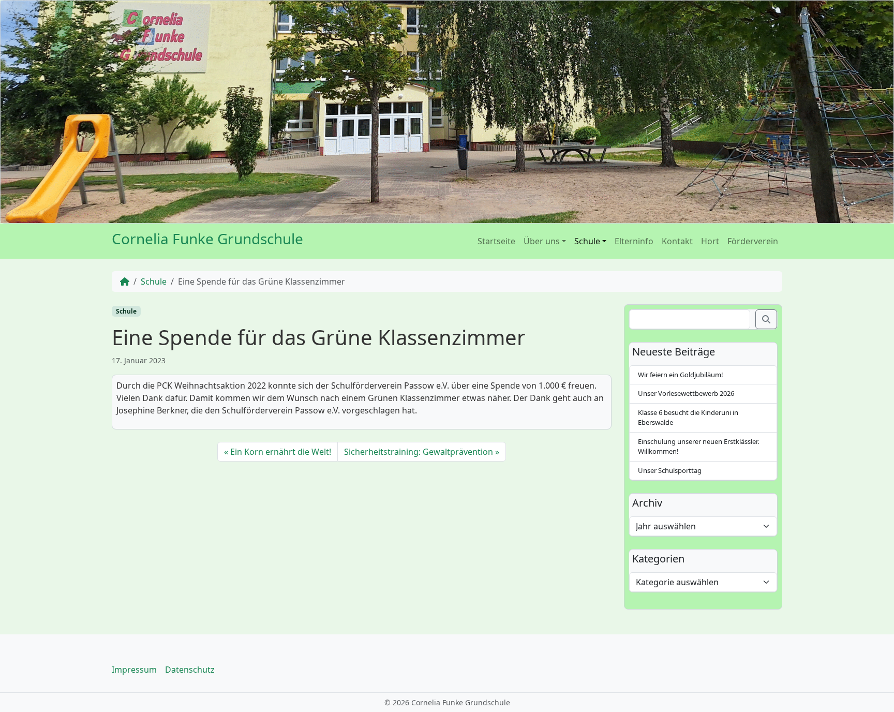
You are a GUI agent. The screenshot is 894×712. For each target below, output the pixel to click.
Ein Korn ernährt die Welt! (280, 451)
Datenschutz (190, 669)
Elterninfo (634, 241)
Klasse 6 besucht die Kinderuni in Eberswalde (688, 417)
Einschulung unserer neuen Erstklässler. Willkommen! (698, 446)
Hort (710, 241)
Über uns (542, 241)
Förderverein (752, 241)
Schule (587, 241)
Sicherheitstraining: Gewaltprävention (418, 451)
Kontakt (677, 241)
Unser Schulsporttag (670, 470)
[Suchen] (766, 319)
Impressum (134, 669)
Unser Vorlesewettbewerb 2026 (686, 393)
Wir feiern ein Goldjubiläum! (680, 374)
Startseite (496, 241)
